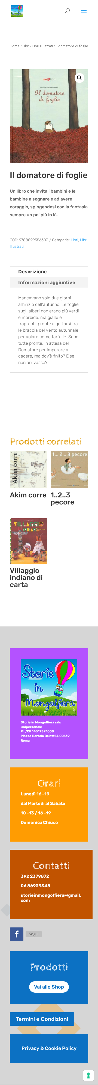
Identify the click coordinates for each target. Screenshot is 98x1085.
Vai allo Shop (49, 987)
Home (15, 45)
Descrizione (32, 272)
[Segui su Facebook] (16, 934)
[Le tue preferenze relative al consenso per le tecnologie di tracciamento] (88, 1075)
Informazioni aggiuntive (46, 283)
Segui (33, 933)
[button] (79, 78)
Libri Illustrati (42, 45)
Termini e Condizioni (42, 1019)
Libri (26, 45)
